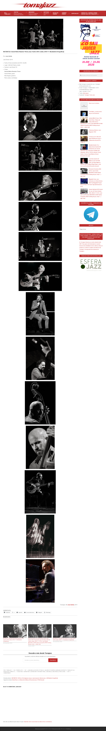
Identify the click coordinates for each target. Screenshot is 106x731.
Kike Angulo (56, 671)
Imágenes (58, 670)
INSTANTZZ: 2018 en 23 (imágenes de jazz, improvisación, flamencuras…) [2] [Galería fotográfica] (35, 678)
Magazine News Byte (56, 728)
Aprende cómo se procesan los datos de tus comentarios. (38, 721)
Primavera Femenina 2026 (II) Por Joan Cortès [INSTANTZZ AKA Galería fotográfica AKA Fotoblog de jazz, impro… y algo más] (90, 172)
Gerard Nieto (27, 671)
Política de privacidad (39, 728)
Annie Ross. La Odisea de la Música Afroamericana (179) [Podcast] (28, 680)
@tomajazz (86, 93)
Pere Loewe (62, 671)
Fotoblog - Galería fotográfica (47, 670)
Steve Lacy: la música (94, 103)
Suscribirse (53, 660)
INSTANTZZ (64, 670)
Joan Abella (49, 671)
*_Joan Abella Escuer (32, 670)
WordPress (68, 728)
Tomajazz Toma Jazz (90, 95)
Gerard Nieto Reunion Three (38, 671)
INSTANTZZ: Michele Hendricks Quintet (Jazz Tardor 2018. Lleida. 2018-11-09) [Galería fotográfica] (13, 640)
